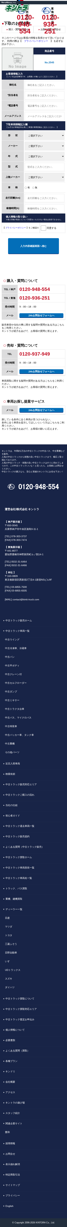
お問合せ (10, 1153)
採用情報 (10, 1143)
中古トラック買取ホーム (18, 857)
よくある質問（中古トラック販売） (24, 846)
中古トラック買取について (19, 998)
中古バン (10, 656)
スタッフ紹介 (12, 1113)
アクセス (10, 1092)
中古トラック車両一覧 (17, 630)
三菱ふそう (11, 944)
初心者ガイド (12, 815)
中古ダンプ (11, 691)
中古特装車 (11, 726)
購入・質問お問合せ (17, 29)
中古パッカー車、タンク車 (19, 735)
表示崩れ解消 (12, 1164)
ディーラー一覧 (13, 909)
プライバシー (12, 1195)
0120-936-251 (50, 17)
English (9, 1206)
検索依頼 (10, 774)
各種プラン (11, 1061)
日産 (7, 918)
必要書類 (10, 1040)
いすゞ (8, 961)
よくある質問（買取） (17, 1050)
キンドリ (10, 1071)
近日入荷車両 (12, 763)
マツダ (8, 926)
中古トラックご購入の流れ (19, 794)
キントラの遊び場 (15, 1102)
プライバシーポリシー (36, 41)
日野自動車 (11, 952)
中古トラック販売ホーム (18, 620)
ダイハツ (10, 987)
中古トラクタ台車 (14, 709)
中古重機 (10, 743)
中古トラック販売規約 (17, 836)
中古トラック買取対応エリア (21, 1009)
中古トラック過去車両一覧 (19, 826)
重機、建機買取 (13, 898)
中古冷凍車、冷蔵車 (16, 648)
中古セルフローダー (16, 682)
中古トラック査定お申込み (19, 1019)
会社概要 (10, 1081)
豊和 (7, 1132)
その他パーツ (12, 752)
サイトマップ (12, 1185)
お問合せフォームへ (41, 315)
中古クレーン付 (13, 674)
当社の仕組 (11, 805)
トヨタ (8, 935)
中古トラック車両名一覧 (18, 878)
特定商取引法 (12, 1174)
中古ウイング (12, 639)
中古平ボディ (12, 665)
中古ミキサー (12, 700)
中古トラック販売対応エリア (21, 784)
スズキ (8, 978)
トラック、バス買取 (16, 888)
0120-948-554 (25, 17)
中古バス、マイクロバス (18, 717)
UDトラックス (12, 970)
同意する (51, 228)
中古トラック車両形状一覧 (19, 867)
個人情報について (15, 1029)
